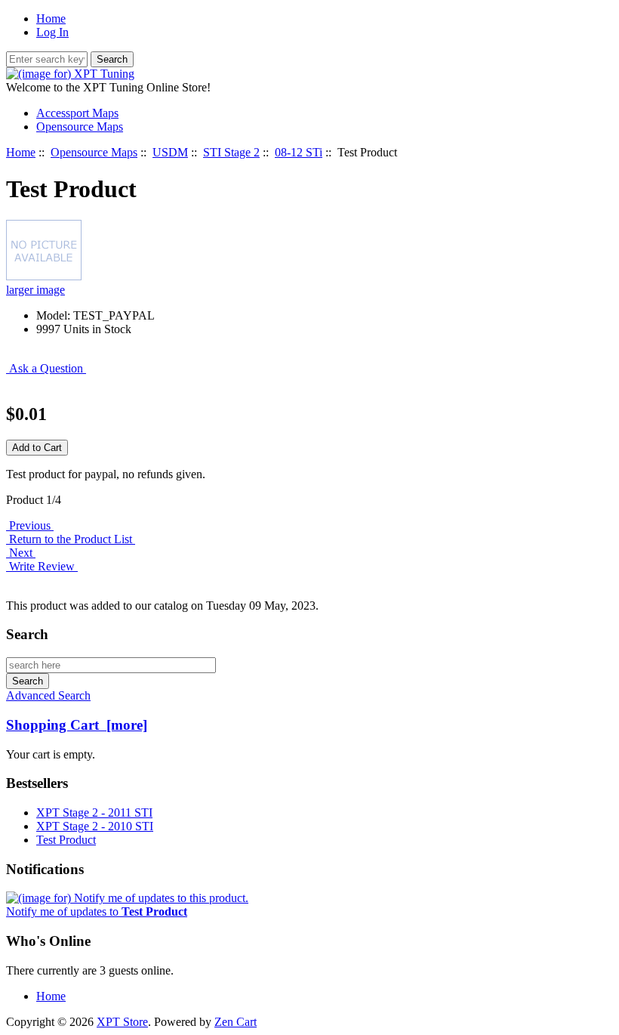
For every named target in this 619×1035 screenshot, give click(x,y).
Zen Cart (235, 1021)
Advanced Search (48, 695)
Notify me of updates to (96, 911)
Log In (52, 32)
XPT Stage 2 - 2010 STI (94, 826)
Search (27, 634)
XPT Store (122, 1021)
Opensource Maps (94, 152)
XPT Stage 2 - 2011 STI (94, 812)
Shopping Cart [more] (76, 725)
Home (51, 18)
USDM (170, 152)
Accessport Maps (77, 113)
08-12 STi (298, 152)
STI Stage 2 (231, 152)
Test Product (66, 839)
